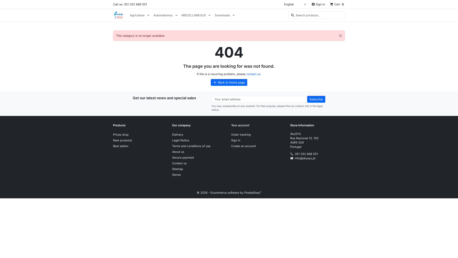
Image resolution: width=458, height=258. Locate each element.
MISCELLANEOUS (194, 15)
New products (122, 140)
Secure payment (183, 157)
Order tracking (241, 134)
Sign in (235, 140)
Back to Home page (229, 82)
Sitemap (177, 169)
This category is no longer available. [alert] (140, 35)
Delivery (177, 134)
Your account (240, 125)
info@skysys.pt (305, 158)
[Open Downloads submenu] (233, 15)
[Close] (340, 36)
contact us (253, 74)
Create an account (243, 146)
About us (178, 152)
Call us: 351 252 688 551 (130, 4)
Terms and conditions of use (191, 146)
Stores (176, 174)
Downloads (222, 15)
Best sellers (120, 146)
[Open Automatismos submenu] (176, 15)
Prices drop (121, 134)
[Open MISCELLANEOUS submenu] (209, 15)
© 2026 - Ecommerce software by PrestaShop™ (229, 192)
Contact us (179, 163)
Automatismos (163, 15)
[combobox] (316, 15)
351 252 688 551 (306, 154)
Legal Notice (180, 140)
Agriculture (137, 15)
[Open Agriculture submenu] (148, 15)
